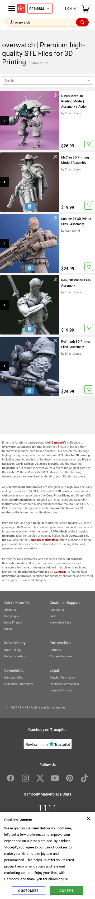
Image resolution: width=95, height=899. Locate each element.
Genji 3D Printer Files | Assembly (76, 282)
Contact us (57, 609)
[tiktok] (84, 778)
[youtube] (55, 778)
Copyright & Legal (61, 690)
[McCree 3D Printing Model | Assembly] (29, 182)
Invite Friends (13, 622)
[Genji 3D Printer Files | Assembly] (29, 305)
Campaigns (11, 616)
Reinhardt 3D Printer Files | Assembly (75, 344)
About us (10, 609)
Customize (28, 890)
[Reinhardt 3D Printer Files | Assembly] (29, 366)
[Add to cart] (88, 144)
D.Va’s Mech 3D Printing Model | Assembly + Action (74, 101)
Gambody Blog (13, 677)
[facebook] (10, 778)
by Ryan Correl (70, 230)
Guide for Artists (15, 656)
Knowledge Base (60, 622)
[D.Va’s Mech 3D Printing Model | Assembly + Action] (29, 120)
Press (8, 628)
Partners (55, 649)
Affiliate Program (61, 656)
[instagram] (25, 778)
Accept (66, 890)
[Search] (82, 22)
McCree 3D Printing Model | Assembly (75, 160)
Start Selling (12, 649)
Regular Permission (62, 677)
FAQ (52, 616)
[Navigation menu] (11, 8)
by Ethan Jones (71, 113)
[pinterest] (69, 778)
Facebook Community (18, 683)
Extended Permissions (64, 683)
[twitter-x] (40, 778)
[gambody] (21, 8)
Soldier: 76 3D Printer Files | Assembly (76, 221)
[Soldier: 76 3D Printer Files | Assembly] (29, 243)
